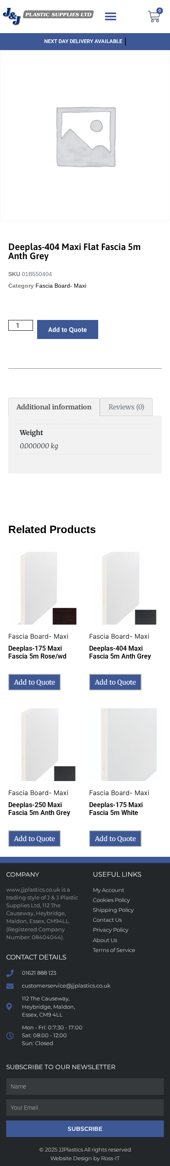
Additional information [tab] (54, 407)
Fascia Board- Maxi (60, 286)
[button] (110, 16)
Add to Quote (67, 329)
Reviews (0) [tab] (126, 407)
